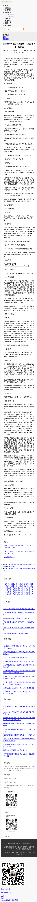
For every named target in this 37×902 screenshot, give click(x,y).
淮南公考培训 (18, 586)
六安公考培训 (20, 592)
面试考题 (11, 14)
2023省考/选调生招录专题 (9, 900)
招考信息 (8, 10)
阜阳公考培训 (20, 590)
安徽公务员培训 (9, 767)
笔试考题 (11, 16)
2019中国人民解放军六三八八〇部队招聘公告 (18, 661)
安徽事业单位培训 (21, 767)
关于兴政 (8, 25)
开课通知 (8, 8)
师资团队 (8, 19)
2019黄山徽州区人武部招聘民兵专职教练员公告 (19, 688)
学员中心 (8, 21)
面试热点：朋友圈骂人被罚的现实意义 (16, 750)
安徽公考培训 (9, 584)
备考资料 (8, 12)
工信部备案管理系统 (24, 849)
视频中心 (8, 23)
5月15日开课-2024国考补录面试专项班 (15, 633)
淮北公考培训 (11, 588)
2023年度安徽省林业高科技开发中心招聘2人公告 (19, 735)
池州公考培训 (20, 594)
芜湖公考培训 (28, 584)
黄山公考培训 (11, 590)
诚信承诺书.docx (9, 557)
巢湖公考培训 (11, 594)
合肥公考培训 (18, 584)
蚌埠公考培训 (9, 586)
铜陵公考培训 (20, 588)
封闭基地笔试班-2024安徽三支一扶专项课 (17, 618)
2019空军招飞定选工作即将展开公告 (15, 657)
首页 (6, 5)
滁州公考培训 (11, 592)
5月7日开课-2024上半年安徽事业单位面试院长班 (19, 609)
